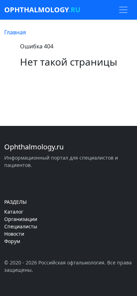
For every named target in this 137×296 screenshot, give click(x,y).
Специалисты (20, 226)
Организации (20, 219)
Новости (14, 233)
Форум (12, 241)
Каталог (13, 211)
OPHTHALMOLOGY (42, 9)
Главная (15, 32)
